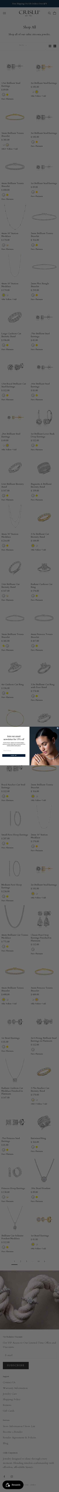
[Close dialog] (57, 728)
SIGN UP (14, 755)
